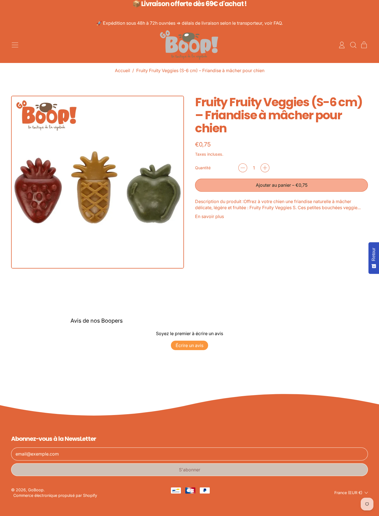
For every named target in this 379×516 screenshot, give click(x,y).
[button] (353, 45)
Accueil (122, 70)
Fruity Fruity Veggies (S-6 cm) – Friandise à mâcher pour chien (200, 70)
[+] (265, 167)
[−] (242, 167)
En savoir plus (209, 216)
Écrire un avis (189, 345)
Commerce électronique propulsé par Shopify (55, 495)
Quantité (203, 167)
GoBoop (36, 489)
